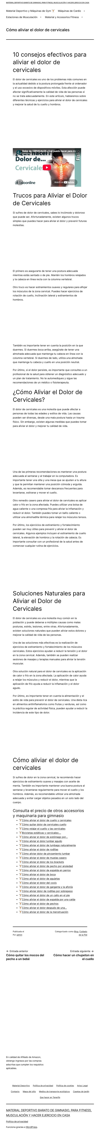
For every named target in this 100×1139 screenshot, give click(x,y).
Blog (76, 931)
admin (19, 935)
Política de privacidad (17, 1121)
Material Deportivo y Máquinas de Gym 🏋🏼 (30, 10)
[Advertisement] (50, 127)
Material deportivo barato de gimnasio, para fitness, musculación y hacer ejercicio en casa (47, 3)
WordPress (31, 1127)
